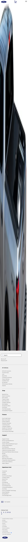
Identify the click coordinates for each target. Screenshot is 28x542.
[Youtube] (6, 512)
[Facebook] (1, 512)
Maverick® (4, 360)
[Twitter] (3, 512)
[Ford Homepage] (5, 538)
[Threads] (9, 512)
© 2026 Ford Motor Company (7, 518)
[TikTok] (1, 513)
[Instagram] (7, 512)
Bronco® (3, 359)
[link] (3, 520)
